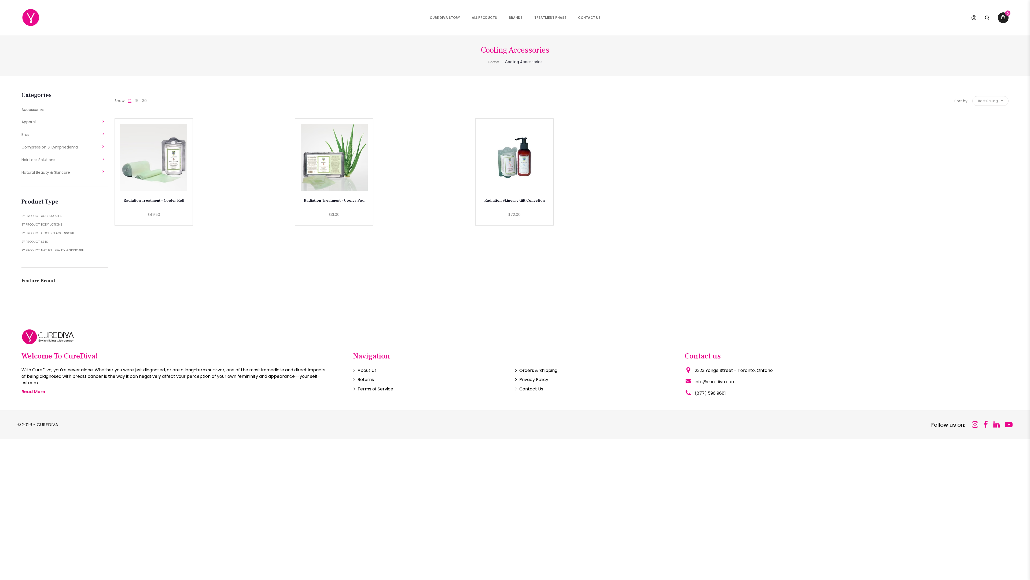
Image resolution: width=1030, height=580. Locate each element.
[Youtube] (1009, 424)
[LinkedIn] (996, 424)
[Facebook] (986, 424)
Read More (33, 392)
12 (129, 100)
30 (144, 100)
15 (136, 100)
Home (493, 62)
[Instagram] (975, 424)
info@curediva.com (715, 382)
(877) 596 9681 (710, 393)
